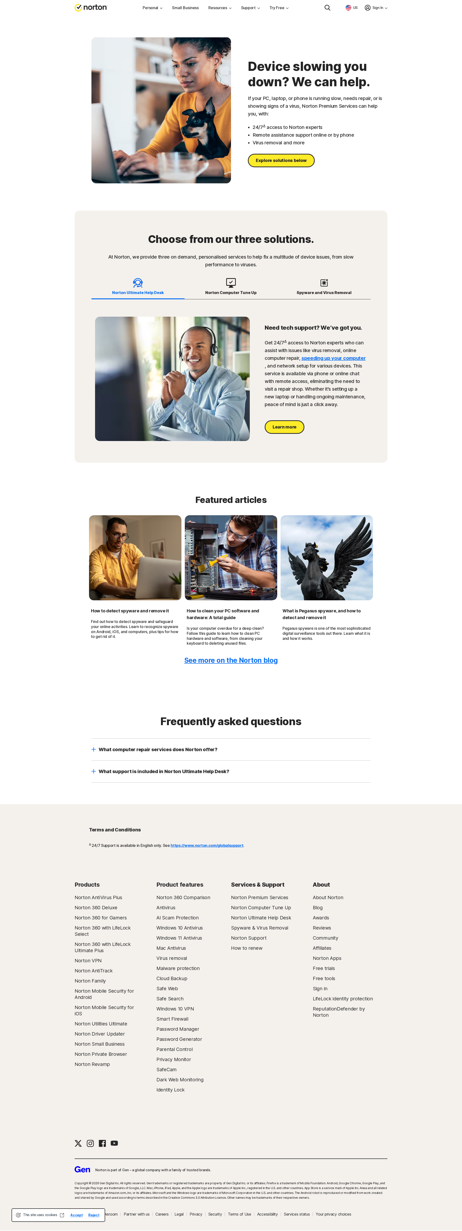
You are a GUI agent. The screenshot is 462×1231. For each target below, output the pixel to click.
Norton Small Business (100, 1044)
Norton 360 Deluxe (96, 907)
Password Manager (177, 1029)
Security (215, 1214)
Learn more (284, 426)
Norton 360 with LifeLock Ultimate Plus (103, 947)
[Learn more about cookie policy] (62, 1215)
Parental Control (174, 1049)
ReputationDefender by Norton (339, 1012)
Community (325, 938)
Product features (179, 884)
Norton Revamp (92, 1064)
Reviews (322, 928)
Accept (77, 1215)
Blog (318, 907)
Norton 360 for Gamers (101, 918)
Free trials (324, 968)
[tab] (138, 286)
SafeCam (166, 1069)
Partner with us (137, 1214)
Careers (161, 1214)
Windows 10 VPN (175, 1009)
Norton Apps (327, 958)
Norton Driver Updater (100, 1034)
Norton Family (90, 981)
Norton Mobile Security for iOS (104, 1010)
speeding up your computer (334, 358)
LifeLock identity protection (343, 999)
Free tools (324, 978)
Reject (93, 1215)
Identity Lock (170, 1090)
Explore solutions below (281, 160)
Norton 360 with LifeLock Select (103, 931)
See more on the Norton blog (231, 660)
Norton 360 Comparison (183, 897)
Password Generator (179, 1039)
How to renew (246, 948)
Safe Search (170, 999)
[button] (231, 749)
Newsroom (108, 1214)
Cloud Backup (171, 978)
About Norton (328, 897)
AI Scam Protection (177, 918)
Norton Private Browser (101, 1054)
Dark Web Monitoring (179, 1080)
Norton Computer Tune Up (261, 907)
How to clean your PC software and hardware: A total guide (223, 614)
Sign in (320, 988)
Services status (297, 1214)
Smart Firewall (172, 1019)
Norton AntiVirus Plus (98, 897)
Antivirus (165, 907)
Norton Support (249, 938)
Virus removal (171, 958)
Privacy (196, 1214)
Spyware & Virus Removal (259, 928)
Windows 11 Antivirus (179, 938)
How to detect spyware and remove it (130, 610)
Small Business (185, 7)
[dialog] (58, 1215)
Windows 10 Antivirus (179, 928)
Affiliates (322, 948)
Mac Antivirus (171, 948)
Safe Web (167, 988)
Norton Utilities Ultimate (101, 1024)
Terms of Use (239, 1214)
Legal (179, 1214)
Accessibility (267, 1214)
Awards (321, 918)
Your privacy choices (333, 1214)
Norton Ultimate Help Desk (261, 918)
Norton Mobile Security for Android (104, 994)
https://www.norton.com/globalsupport (207, 845)
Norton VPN (88, 960)
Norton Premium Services (259, 897)
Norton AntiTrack (93, 971)
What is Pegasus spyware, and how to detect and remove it (321, 614)
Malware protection (178, 968)
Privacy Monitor (173, 1059)
